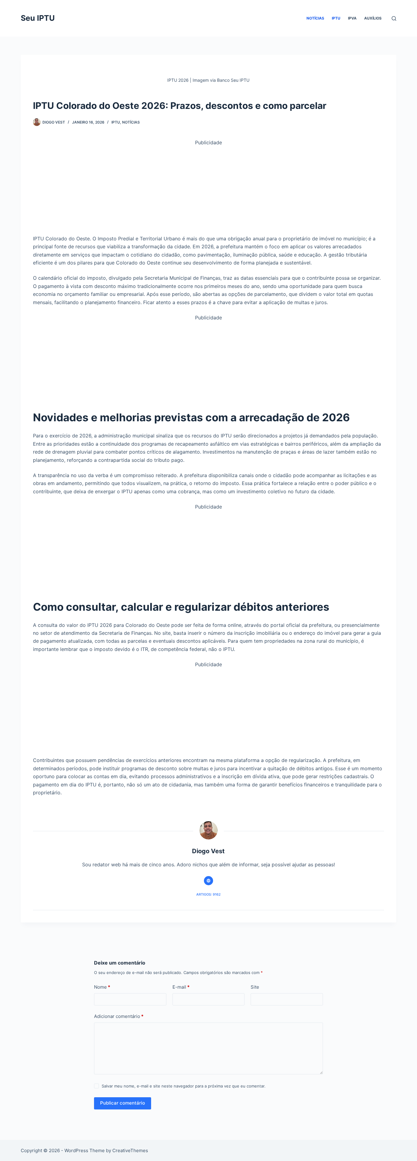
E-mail (181, 987)
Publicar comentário (122, 1103)
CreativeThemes (130, 1150)
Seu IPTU (38, 18)
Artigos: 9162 (208, 894)
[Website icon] (208, 880)
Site (255, 987)
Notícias (315, 18)
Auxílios (373, 18)
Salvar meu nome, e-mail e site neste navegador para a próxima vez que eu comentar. (184, 1086)
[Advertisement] (208, 189)
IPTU (336, 18)
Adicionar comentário (118, 1016)
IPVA (352, 18)
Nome (102, 987)
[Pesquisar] (394, 18)
